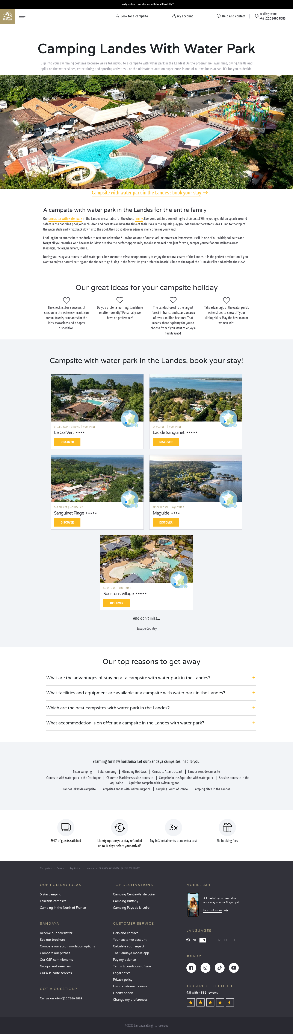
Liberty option (123, 993)
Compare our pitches (55, 953)
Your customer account (129, 940)
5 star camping (50, 894)
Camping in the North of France (63, 908)
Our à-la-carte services (56, 973)
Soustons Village (118, 593)
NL (195, 940)
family (139, 219)
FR (218, 940)
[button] (151, 678)
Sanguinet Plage (69, 513)
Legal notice (121, 973)
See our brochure (52, 940)
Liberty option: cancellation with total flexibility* (146, 4)
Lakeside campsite (53, 901)
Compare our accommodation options (67, 946)
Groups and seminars (55, 966)
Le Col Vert (64, 432)
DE (226, 940)
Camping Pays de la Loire (131, 908)
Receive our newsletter (56, 933)
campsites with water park (65, 219)
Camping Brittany (125, 901)
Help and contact (125, 933)
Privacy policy (122, 980)
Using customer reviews (130, 986)
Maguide (161, 513)
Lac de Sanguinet (168, 432)
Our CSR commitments (56, 960)
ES (211, 940)
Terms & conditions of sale (132, 966)
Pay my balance (124, 960)
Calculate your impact (128, 946)
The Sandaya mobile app (131, 953)
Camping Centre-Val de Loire (134, 894)
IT (234, 940)
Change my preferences (130, 1000)
